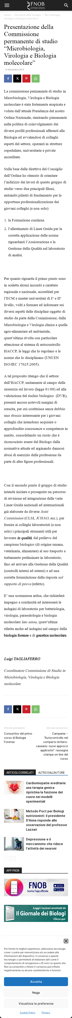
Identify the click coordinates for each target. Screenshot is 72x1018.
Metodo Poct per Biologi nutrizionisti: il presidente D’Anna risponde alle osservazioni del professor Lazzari (46, 820)
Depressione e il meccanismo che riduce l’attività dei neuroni (44, 843)
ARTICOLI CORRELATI (19, 772)
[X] (17, 79)
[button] (66, 941)
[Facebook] (8, 79)
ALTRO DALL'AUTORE (51, 772)
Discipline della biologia (28, 15)
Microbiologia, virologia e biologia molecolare (32, 16)
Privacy (46, 1012)
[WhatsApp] (36, 79)
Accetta (36, 982)
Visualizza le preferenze (36, 1003)
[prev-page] (6, 858)
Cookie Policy (27, 1012)
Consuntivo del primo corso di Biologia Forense (18, 738)
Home (7, 15)
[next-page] (12, 858)
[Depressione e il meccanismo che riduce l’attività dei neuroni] (14, 844)
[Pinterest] (26, 79)
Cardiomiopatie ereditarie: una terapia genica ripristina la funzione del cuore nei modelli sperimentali (46, 792)
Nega (36, 992)
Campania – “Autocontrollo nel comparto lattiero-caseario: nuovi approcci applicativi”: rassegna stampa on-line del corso (52, 746)
